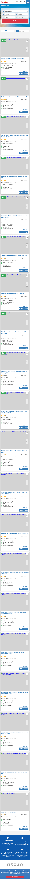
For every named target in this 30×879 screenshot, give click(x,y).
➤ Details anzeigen (23, 73)
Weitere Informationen (22, 872)
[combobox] (15, 11)
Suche (15, 21)
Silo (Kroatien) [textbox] (8, 11)
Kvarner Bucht (3, 5)
